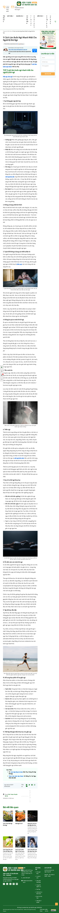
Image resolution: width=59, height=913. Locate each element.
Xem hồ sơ (34, 50)
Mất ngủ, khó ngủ (7, 76)
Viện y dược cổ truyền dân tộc (27, 4)
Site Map (38, 889)
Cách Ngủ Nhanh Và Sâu (17, 772)
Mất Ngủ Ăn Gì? (19, 823)
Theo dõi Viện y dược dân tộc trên (10, 44)
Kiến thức (40, 16)
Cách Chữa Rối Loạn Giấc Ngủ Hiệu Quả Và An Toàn (32, 851)
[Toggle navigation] (5, 3)
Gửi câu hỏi (48, 74)
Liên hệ (50, 19)
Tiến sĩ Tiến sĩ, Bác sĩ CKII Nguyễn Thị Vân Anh (18, 49)
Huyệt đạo (47, 21)
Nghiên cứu (19, 16)
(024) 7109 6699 (7, 9)
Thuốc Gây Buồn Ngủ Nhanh (16, 776)
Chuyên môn (27, 19)
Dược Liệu (34, 21)
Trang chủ (4, 18)
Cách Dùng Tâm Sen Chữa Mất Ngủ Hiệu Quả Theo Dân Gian (8, 851)
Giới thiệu (10, 16)
